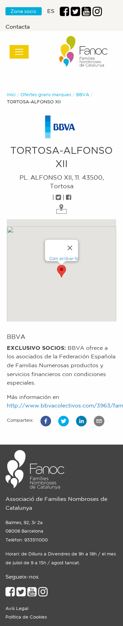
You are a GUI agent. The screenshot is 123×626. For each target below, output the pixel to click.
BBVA (82, 94)
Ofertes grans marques (45, 94)
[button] (45, 421)
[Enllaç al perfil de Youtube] (32, 594)
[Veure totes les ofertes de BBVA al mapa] (61, 208)
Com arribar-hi (63, 258)
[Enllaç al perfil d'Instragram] (97, 13)
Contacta (17, 27)
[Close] (70, 248)
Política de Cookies (26, 617)
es (50, 11)
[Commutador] (19, 52)
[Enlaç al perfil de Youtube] (86, 13)
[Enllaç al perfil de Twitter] (75, 13)
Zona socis (23, 11)
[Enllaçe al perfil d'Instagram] (42, 594)
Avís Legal (16, 608)
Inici (11, 94)
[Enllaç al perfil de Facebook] (64, 13)
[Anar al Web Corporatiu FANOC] (84, 51)
